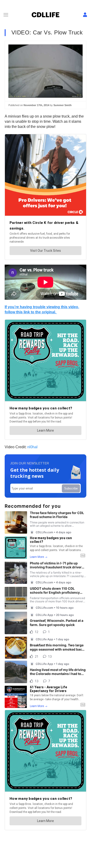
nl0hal (32, 447)
